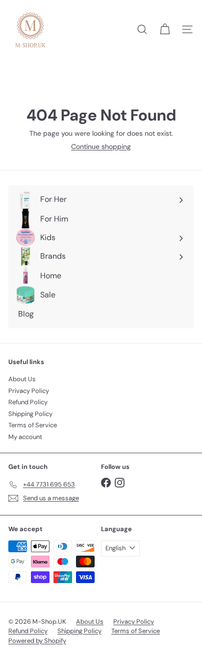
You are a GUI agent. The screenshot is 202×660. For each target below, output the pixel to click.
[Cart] (164, 29)
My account (25, 437)
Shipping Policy (30, 414)
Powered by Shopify (37, 640)
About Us (22, 379)
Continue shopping (101, 146)
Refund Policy (28, 402)
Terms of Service (32, 425)
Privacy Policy (28, 391)
